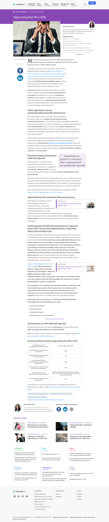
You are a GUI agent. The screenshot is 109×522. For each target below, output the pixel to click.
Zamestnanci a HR (32, 422)
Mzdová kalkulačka (39, 494)
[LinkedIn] (14, 496)
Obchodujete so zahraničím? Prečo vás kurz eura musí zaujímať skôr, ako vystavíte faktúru (53, 474)
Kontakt (79, 499)
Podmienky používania (76, 517)
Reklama (79, 494)
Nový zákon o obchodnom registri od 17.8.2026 (76, 48)
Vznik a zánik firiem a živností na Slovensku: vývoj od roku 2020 (51, 459)
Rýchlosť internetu (39, 501)
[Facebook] (18, 496)
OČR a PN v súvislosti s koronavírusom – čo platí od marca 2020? (71, 268)
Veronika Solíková (87, 422)
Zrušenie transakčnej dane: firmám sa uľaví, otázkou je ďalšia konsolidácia (81, 454)
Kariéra (79, 496)
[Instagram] (22, 496)
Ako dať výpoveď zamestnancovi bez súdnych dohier (69, 205)
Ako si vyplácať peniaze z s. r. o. (51, 454)
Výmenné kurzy (38, 504)
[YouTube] (26, 496)
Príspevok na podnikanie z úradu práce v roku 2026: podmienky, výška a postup (26, 473)
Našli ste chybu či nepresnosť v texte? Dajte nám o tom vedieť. (45, 400)
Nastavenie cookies (89, 517)
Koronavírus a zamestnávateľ (38, 394)
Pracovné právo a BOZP (36, 12)
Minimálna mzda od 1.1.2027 (78, 479)
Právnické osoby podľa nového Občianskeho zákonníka (78, 50)
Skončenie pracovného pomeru (61, 394)
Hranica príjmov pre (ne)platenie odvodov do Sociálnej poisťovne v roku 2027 (82, 459)
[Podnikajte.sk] (19, 4)
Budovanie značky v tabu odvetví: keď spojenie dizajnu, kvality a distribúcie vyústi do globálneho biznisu (25, 459)
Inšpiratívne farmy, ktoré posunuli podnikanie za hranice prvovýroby (24, 453)
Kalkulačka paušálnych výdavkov (43, 499)
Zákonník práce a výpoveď (37, 397)
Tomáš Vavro (44, 434)
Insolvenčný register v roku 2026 (72, 41)
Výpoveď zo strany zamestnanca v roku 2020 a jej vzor (45, 192)
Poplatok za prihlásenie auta (42, 506)
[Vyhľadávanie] (85, 5)
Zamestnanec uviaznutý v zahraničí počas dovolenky (37, 426)
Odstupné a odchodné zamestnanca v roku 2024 (37, 437)
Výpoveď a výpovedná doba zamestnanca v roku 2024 (80, 437)
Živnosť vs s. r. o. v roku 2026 (71, 39)
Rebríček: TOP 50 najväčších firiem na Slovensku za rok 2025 (25, 479)
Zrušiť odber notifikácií (19, 519)
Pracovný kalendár (39, 509)
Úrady (57, 494)
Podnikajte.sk (38, 517)
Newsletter (59, 496)
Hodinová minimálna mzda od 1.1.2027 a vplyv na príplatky (81, 474)
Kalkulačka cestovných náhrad (43, 496)
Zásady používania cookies (60, 517)
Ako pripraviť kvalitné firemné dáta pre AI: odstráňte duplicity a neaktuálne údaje (54, 479)
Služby (92, 3)
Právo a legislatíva (21, 12)
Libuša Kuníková (42, 422)
